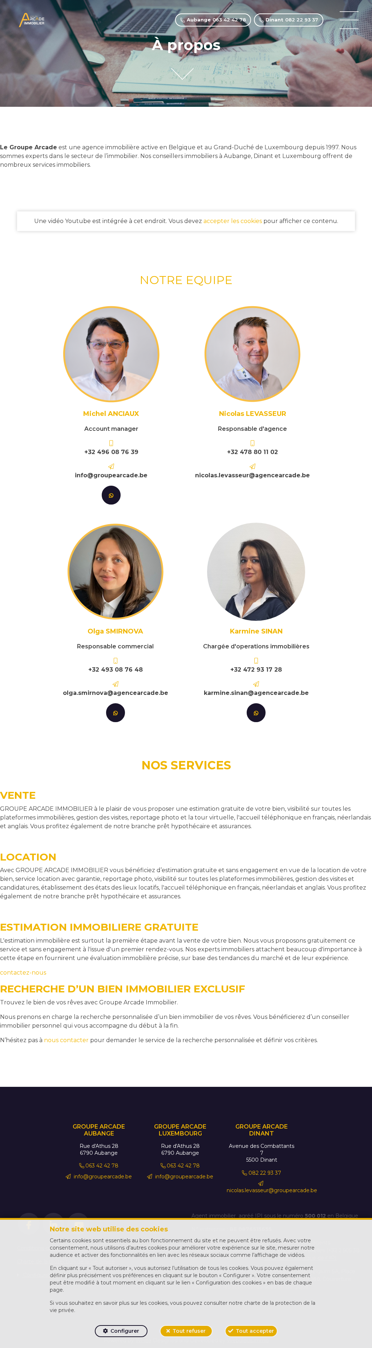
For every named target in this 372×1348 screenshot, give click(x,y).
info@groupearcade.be (102, 1176)
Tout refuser (189, 1331)
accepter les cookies (232, 221)
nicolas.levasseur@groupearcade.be (272, 1190)
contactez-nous (23, 972)
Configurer (124, 1331)
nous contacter (66, 1040)
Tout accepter (255, 1331)
